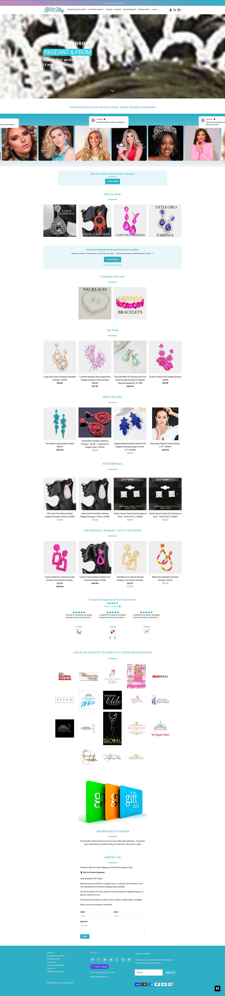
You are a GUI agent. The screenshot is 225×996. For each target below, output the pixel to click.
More (154, 9)
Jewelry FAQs (52, 962)
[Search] (175, 10)
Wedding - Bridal (143, 9)
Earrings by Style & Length (76, 9)
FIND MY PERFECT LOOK (196, 511)
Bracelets (109, 9)
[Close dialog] (220, 475)
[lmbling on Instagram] (123, 959)
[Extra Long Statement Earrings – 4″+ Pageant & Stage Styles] (95, 221)
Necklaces (117, 9)
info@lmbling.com (116, 265)
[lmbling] (53, 10)
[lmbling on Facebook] (99, 959)
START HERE (112, 181)
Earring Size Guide (53, 959)
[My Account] (171, 10)
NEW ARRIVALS (112, 463)
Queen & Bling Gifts (129, 9)
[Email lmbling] (129, 959)
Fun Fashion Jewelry (96, 9)
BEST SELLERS (112, 397)
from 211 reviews (111, 606)
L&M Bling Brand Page (55, 971)
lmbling (55, 983)
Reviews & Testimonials (55, 965)
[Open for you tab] (217, 988)
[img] (112, 603)
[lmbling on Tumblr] (117, 959)
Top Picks (112, 330)
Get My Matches (113, 259)
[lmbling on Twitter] (93, 959)
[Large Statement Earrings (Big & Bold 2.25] (59, 222)
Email (116, 912)
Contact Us (51, 968)
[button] (110, 637)
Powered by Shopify (66, 983)
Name (83, 912)
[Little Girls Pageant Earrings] (165, 222)
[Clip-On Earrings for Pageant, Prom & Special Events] (130, 222)
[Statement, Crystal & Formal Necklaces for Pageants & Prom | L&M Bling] (95, 304)
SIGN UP (170, 972)
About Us (50, 953)
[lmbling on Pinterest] (111, 959)
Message (84, 921)
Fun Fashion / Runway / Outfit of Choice (112, 530)
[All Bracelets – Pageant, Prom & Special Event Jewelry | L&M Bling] (130, 304)
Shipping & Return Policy (56, 956)
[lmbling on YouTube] (105, 959)
